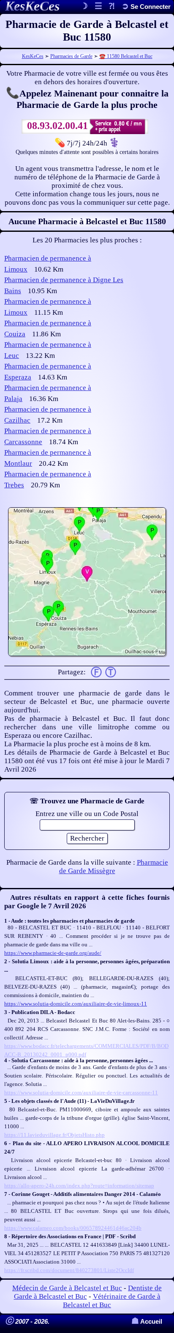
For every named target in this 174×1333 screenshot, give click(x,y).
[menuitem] (146, 6)
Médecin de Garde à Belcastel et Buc (67, 1288)
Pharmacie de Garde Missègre (113, 866)
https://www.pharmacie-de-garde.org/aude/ (52, 953)
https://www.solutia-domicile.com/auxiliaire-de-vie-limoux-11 (75, 1003)
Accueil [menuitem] (146, 1321)
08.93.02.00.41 (57, 125)
